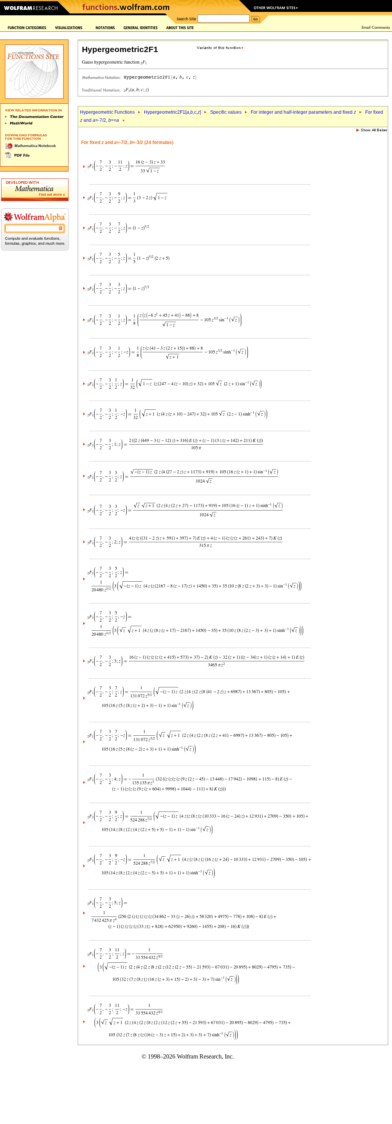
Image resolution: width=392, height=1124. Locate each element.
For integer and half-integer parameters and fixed (303, 112)
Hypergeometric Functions (107, 112)
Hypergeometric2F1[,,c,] (172, 112)
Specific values (226, 112)
